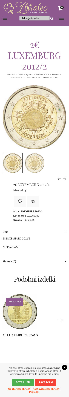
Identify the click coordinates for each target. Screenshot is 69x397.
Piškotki (34, 391)
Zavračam (46, 382)
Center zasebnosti (19, 388)
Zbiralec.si (11, 74)
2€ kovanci (15, 77)
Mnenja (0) (9, 261)
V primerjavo (33, 201)
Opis (5, 231)
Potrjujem (23, 382)
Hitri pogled (28, 317)
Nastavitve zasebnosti (46, 388)
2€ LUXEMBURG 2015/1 (20, 334)
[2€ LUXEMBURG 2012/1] (59, 178)
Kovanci (55, 74)
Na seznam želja (20, 201)
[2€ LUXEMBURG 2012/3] (64, 178)
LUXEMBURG (29, 77)
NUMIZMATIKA (42, 74)
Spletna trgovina (26, 74)
